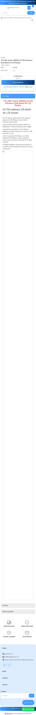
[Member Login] (29, 8)
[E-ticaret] (17, 713)
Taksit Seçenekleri (7, 612)
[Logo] (13, 7)
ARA (31, 13)
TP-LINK (15, 67)
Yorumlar (5, 605)
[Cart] (33, 8)
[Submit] (31, 696)
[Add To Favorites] (32, 20)
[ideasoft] (8, 714)
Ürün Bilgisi (5, 96)
